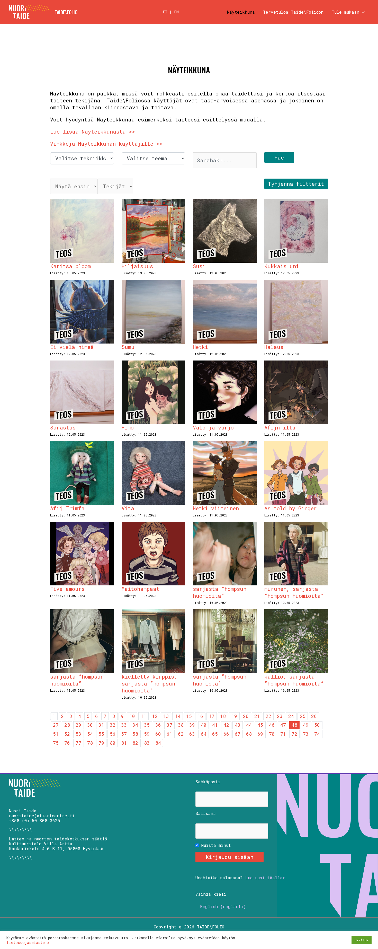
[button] (362, 12)
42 (226, 725)
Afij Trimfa (67, 508)
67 (237, 734)
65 (215, 734)
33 (124, 725)
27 (56, 725)
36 (158, 725)
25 (302, 716)
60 (158, 734)
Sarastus (63, 427)
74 (317, 734)
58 (135, 734)
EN (176, 11)
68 (249, 734)
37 (169, 725)
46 (272, 725)
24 (291, 716)
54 (90, 734)
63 (192, 734)
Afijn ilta (279, 427)
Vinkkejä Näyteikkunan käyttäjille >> (106, 143)
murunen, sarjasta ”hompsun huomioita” (294, 592)
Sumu (128, 347)
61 (169, 734)
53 (78, 734)
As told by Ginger (290, 508)
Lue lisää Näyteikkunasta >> (92, 131)
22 (268, 716)
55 (101, 734)
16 (200, 716)
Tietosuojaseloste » (27, 942)
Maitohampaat (140, 588)
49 (306, 725)
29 (78, 725)
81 (124, 743)
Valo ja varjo (213, 427)
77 (78, 743)
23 (280, 716)
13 (166, 716)
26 (314, 716)
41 (215, 725)
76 (67, 743)
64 (203, 734)
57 (124, 734)
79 (101, 743)
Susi (199, 266)
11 (143, 716)
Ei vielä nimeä (72, 347)
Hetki (200, 347)
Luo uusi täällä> (265, 877)
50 (317, 725)
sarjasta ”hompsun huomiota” (219, 680)
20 (246, 716)
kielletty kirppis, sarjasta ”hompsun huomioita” (149, 683)
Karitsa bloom (70, 266)
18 (223, 716)
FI (165, 11)
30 (90, 725)
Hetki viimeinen (216, 508)
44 (249, 725)
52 (67, 734)
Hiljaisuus (137, 266)
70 (272, 734)
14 (178, 716)
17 (211, 716)
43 (237, 725)
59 (147, 734)
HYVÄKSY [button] (361, 940)
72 (294, 734)
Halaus (273, 347)
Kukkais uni (281, 266)
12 (155, 716)
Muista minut (215, 845)
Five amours (67, 588)
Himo (128, 427)
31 (101, 725)
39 (192, 725)
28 (67, 725)
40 (203, 725)
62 (181, 734)
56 (112, 734)
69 (260, 734)
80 (112, 743)
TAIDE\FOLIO (66, 12)
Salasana (205, 813)
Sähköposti (207, 781)
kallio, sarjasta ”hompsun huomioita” (294, 680)
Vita (128, 508)
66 (226, 734)
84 (158, 743)
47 (283, 725)
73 (306, 734)
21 (257, 716)
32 (112, 725)
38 (181, 725)
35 (147, 725)
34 (135, 725)
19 (234, 716)
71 (283, 734)
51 (56, 734)
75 (56, 743)
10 (132, 716)
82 (135, 743)
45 (260, 725)
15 (189, 716)
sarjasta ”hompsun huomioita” (219, 592)
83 (147, 743)
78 (90, 743)
